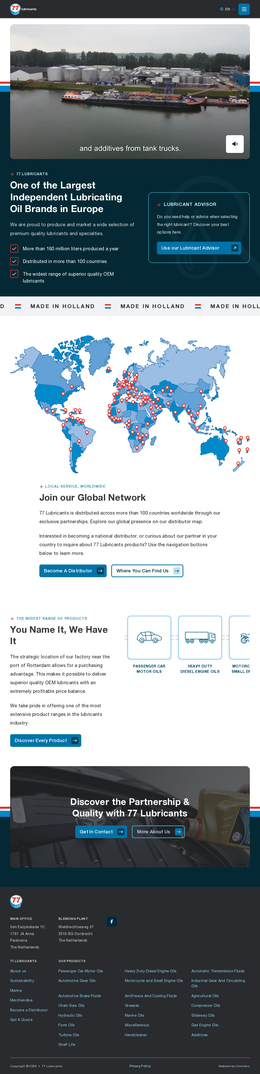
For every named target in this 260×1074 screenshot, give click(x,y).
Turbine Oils (68, 1035)
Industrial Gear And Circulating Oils (218, 983)
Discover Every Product (41, 740)
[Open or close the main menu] (244, 9)
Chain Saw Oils (71, 1005)
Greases (132, 1005)
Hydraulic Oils (70, 1015)
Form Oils (66, 1025)
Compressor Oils (205, 1005)
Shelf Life (66, 1044)
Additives (199, 1035)
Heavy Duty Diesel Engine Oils (150, 971)
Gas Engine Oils (204, 1025)
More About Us (153, 831)
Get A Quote (21, 1019)
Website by (234, 1066)
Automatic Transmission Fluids (218, 971)
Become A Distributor (68, 570)
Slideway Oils (203, 1015)
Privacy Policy (140, 1066)
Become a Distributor (29, 1010)
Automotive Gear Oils (77, 980)
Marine (16, 990)
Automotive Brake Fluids (79, 996)
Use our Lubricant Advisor (190, 248)
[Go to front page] (23, 9)
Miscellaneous (137, 1025)
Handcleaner (136, 1035)
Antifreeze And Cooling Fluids (151, 996)
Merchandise (21, 1000)
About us (18, 971)
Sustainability (22, 980)
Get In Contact (96, 831)
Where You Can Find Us (143, 570)
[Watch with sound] (235, 144)
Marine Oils (134, 1015)
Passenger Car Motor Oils (80, 971)
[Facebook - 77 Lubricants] (112, 922)
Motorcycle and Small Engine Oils (154, 980)
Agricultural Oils (205, 996)
